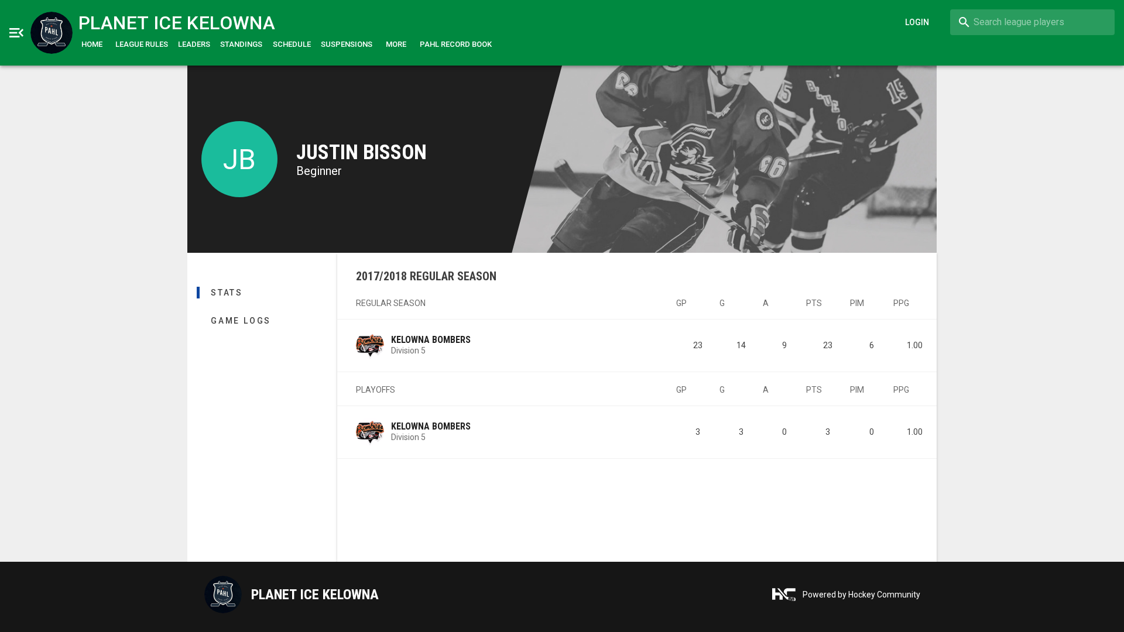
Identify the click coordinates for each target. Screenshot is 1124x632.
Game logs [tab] (241, 320)
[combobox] (1032, 22)
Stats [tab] (227, 292)
